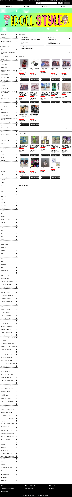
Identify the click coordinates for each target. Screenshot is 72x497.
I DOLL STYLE (4, 3)
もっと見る (68, 52)
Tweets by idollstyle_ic (24, 185)
